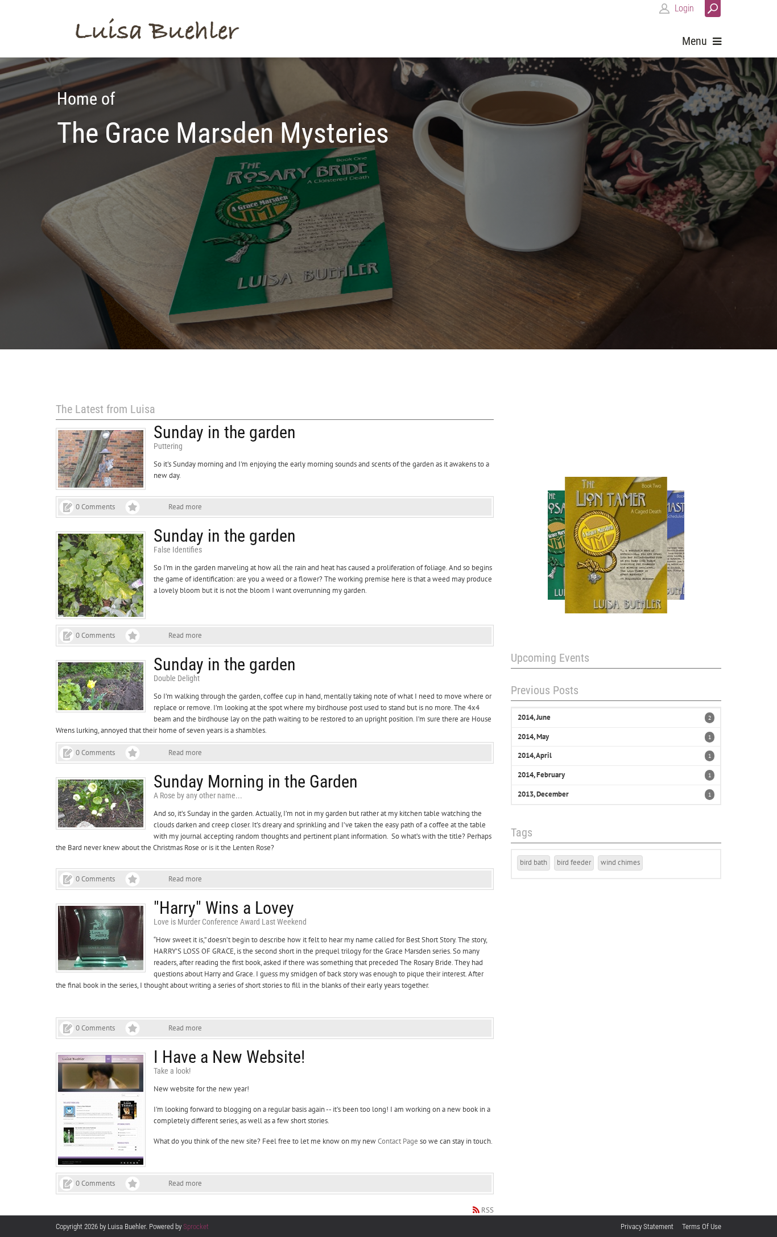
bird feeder (574, 862)
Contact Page (398, 1141)
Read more (185, 507)
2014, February (541, 775)
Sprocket (196, 1226)
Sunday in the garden (225, 432)
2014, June (534, 717)
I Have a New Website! (229, 1057)
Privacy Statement (647, 1226)
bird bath (533, 862)
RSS (487, 1210)
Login (684, 8)
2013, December (543, 794)
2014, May (533, 736)
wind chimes (620, 862)
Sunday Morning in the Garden (256, 781)
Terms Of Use (701, 1226)
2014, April (535, 755)
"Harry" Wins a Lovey (224, 908)
